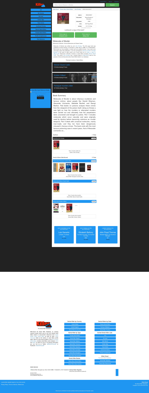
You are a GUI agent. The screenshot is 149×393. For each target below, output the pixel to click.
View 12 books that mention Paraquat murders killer (74, 175)
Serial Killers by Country (75, 330)
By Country (41, 13)
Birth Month (105, 341)
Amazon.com (63, 35)
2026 (34, 342)
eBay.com (86, 35)
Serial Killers (103, 1)
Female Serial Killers (75, 335)
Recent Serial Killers (105, 324)
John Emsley (78, 9)
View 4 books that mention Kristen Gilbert (74, 216)
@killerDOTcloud (51, 344)
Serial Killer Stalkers (75, 341)
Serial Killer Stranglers (74, 352)
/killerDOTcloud (39, 345)
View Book (40, 98)
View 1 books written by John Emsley (74, 151)
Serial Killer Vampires (75, 347)
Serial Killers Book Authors (74, 364)
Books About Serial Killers (66, 9)
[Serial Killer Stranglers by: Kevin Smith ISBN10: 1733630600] (40, 93)
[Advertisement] (40, 64)
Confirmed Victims (105, 350)
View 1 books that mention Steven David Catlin (74, 196)
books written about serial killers (44, 335)
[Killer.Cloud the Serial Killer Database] (40, 5)
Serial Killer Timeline (105, 330)
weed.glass (81, 390)
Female (40, 32)
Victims (41, 26)
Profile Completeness (105, 352)
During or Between (105, 327)
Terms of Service (13, 384)
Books (110, 1)
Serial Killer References (105, 363)
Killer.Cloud (56, 9)
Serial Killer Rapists (75, 338)
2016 (57, 341)
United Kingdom (75, 327)
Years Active (41, 23)
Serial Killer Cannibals (75, 350)
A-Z (41, 10)
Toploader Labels (89, 390)
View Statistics (41, 39)
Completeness (40, 36)
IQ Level (41, 16)
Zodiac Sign (41, 19)
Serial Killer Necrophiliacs (75, 355)
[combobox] (79, 5)
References (21, 384)
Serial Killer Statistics (105, 360)
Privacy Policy (4, 384)
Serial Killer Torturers (75, 344)
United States (75, 324)
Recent (41, 29)
